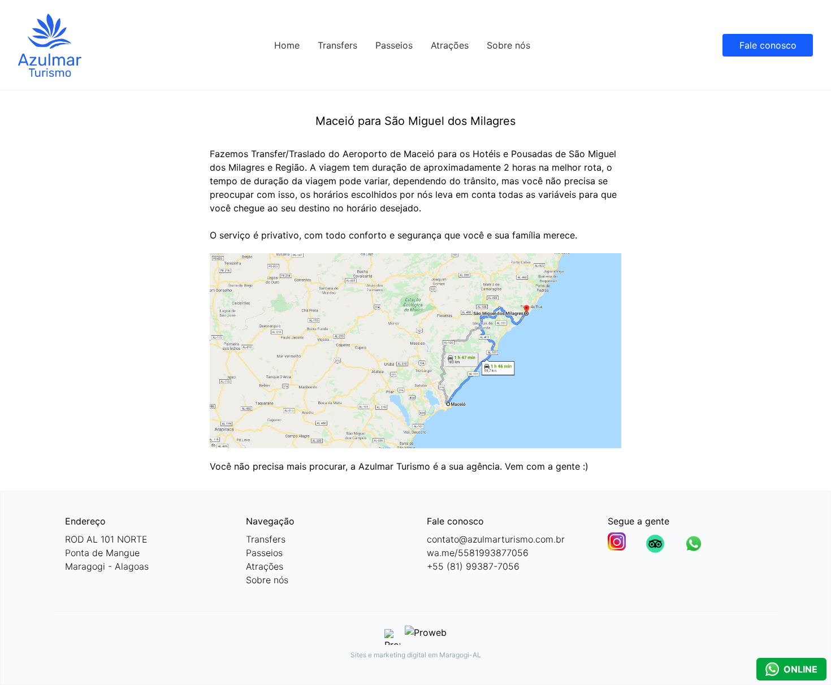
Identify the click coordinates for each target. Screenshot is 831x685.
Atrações (450, 45)
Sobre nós (508, 45)
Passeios (394, 45)
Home (287, 45)
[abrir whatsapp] (694, 543)
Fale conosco (768, 45)
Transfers (337, 45)
